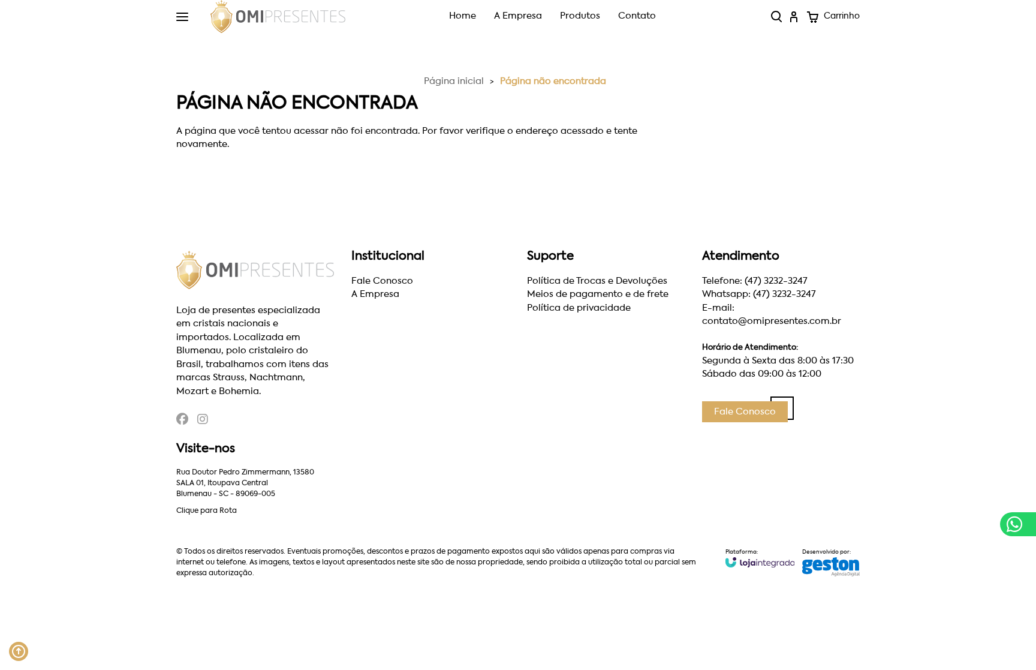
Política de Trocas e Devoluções (597, 281)
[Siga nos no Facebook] (182, 420)
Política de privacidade (579, 308)
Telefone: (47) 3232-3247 (755, 281)
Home (462, 15)
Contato (637, 15)
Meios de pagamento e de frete (597, 294)
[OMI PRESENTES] (277, 16)
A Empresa (518, 15)
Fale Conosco (382, 281)
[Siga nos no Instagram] (202, 420)
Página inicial (454, 81)
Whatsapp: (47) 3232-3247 (759, 294)
